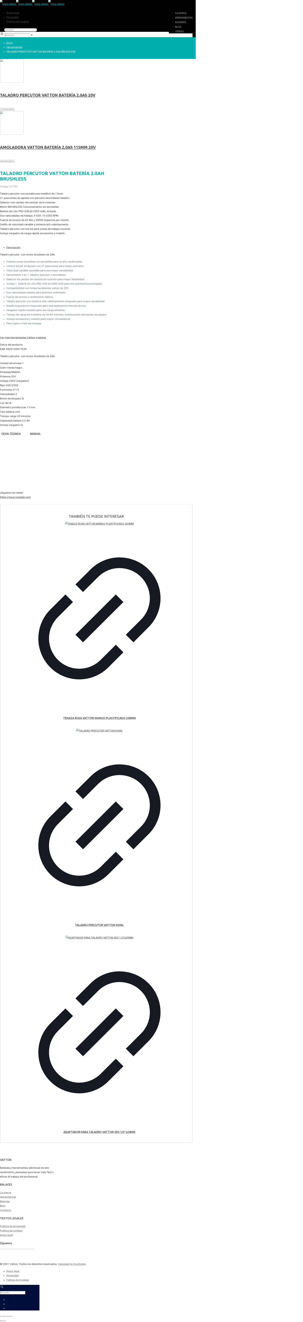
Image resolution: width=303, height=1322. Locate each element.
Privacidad (12, 17)
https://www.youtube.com (15, 497)
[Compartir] (7, 1316)
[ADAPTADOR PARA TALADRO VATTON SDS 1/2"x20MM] (99, 937)
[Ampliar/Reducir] (1, 1316)
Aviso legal (12, 12)
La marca (5, 1192)
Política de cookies (11, 1230)
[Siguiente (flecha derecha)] (4, 1320)
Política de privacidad (12, 1226)
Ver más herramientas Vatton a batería (23, 337)
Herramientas (14, 47)
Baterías (5, 1201)
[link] (32, 35)
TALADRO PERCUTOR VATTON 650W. (99, 924)
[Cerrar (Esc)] (10, 1316)
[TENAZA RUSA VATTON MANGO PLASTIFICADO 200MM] (99, 523)
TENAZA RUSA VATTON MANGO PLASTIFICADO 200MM (99, 718)
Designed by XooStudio (72, 1264)
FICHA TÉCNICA (11, 433)
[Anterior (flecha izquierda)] (1, 1320)
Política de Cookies (17, 21)
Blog (2, 1205)
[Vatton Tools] (32, 4)
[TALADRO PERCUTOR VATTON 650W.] (99, 730)
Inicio (9, 42)
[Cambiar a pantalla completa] (4, 1316)
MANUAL (35, 433)
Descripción (13, 247)
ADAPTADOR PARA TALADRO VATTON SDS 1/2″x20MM (99, 1131)
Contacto (5, 1210)
